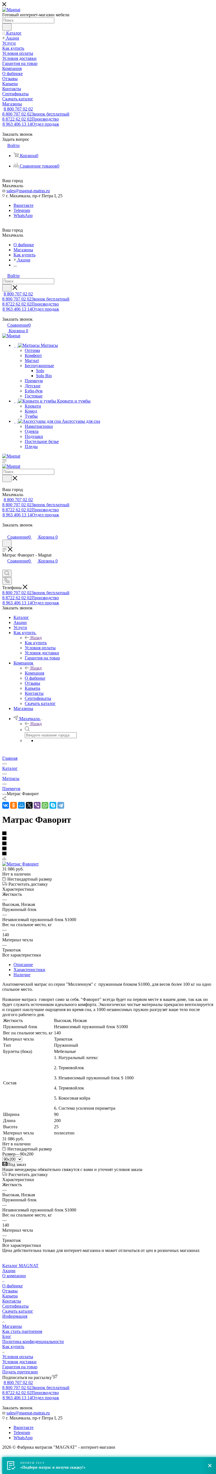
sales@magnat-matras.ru (28, 190)
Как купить (36, 642)
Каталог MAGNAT (20, 1265)
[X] (29, 805)
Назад (36, 637)
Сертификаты (15, 1306)
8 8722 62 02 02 (30, 119)
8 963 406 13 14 (31, 124)
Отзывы (10, 1290)
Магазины (12, 1326)
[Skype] (53, 805)
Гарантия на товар (19, 1366)
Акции (8, 1270)
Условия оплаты (17, 1356)
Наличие (22, 974)
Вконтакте (23, 205)
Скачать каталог (17, 1311)
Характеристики (29, 969)
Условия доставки (19, 1361)
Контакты (11, 1301)
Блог (6, 1336)
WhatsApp (23, 215)
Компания (34, 673)
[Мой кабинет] (4, 531)
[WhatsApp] (45, 805)
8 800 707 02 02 (18, 109)
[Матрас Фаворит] (20, 864)
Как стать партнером (22, 1331)
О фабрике (12, 1285)
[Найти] (7, 27)
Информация (14, 1316)
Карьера (10, 1296)
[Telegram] (60, 805)
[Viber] (37, 805)
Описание (23, 964)
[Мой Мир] (21, 805)
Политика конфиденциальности (33, 1341)
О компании (14, 1275)
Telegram (22, 210)
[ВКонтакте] (5, 805)
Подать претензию (20, 1371)
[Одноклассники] (13, 805)
